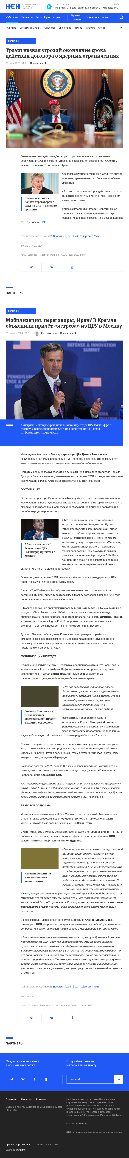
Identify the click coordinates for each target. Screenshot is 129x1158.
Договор (32, 254)
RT (43, 222)
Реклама (41, 1099)
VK (76, 236)
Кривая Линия (76, 17)
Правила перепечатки (18, 1144)
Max (96, 236)
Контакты (26, 1099)
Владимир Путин (49, 1005)
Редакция (11, 1099)
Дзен (69, 236)
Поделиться (36, 63)
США (64, 254)
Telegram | (87, 236)
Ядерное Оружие (49, 254)
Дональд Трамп (77, 254)
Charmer (21, 1149)
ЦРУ (90, 1005)
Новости (58, 236)
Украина (33, 1005)
